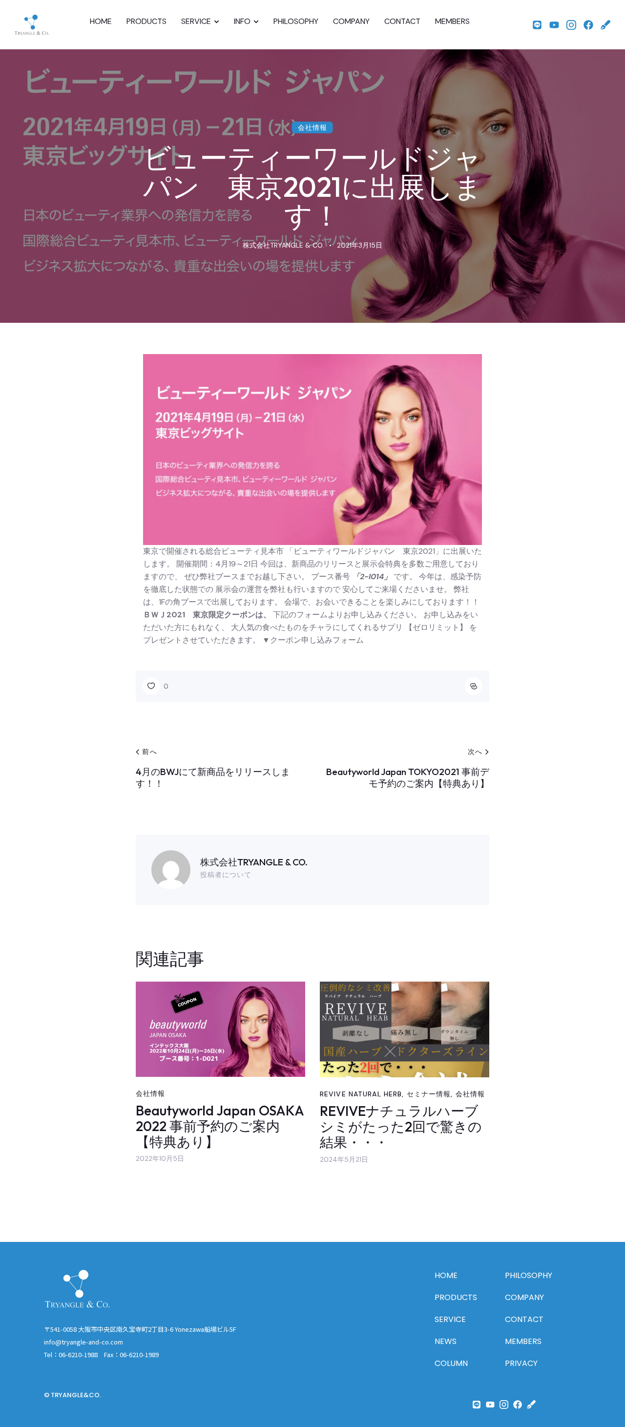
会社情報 (312, 127)
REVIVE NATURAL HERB (361, 1094)
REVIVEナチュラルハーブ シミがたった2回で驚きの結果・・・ (404, 1126)
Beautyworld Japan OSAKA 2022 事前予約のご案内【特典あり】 (220, 1126)
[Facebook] (588, 25)
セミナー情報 (429, 1094)
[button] (156, 686)
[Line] (537, 25)
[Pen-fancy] (605, 25)
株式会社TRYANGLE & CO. (254, 862)
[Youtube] (554, 25)
